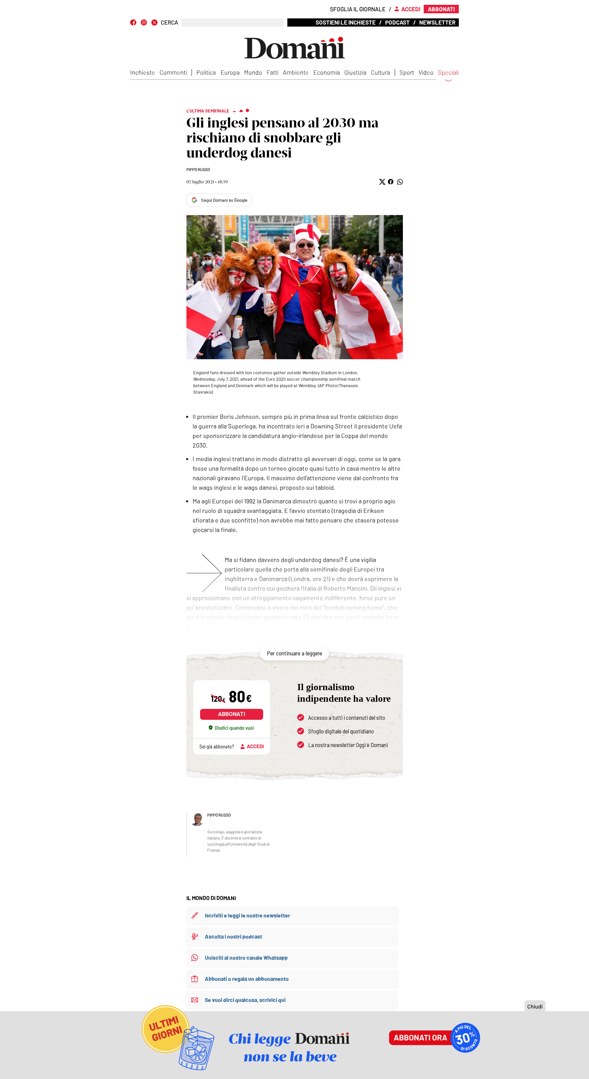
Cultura (380, 72)
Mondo (253, 72)
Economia (326, 72)
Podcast (397, 22)
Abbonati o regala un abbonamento (247, 978)
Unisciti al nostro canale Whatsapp (246, 957)
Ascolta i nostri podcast (233, 936)
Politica (206, 72)
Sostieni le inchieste (346, 22)
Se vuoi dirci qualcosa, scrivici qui (245, 1000)
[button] (381, 182)
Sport (406, 72)
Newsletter (437, 22)
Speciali (448, 72)
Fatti (272, 72)
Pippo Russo (198, 169)
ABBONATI (231, 714)
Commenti (173, 72)
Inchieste (142, 72)
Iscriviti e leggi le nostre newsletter (247, 915)
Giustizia (355, 72)
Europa (230, 72)
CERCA (169, 22)
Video (426, 72)
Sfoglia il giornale (358, 8)
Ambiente (296, 72)
